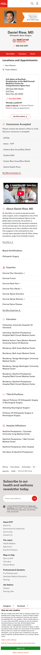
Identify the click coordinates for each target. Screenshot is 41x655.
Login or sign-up (12, 105)
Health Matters (9, 543)
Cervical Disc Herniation (13, 273)
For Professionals (10, 573)
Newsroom (7, 546)
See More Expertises (10, 310)
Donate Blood (9, 564)
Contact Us (7, 535)
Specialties (10, 54)
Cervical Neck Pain (11, 283)
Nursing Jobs (8, 591)
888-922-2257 (22, 46)
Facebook (21, 606)
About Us (7, 525)
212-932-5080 (15, 98)
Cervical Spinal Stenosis (13, 299)
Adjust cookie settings (8, 640)
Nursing (6, 579)
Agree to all (20, 648)
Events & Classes (10, 550)
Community (8, 532)
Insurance (22, 54)
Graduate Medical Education (15, 576)
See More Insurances (11, 173)
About (32, 54)
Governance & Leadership (13, 528)
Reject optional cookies (20, 652)
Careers (6, 588)
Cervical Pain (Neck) (11, 288)
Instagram (7, 606)
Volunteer (7, 561)
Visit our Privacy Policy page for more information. (18, 643)
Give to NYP (8, 558)
